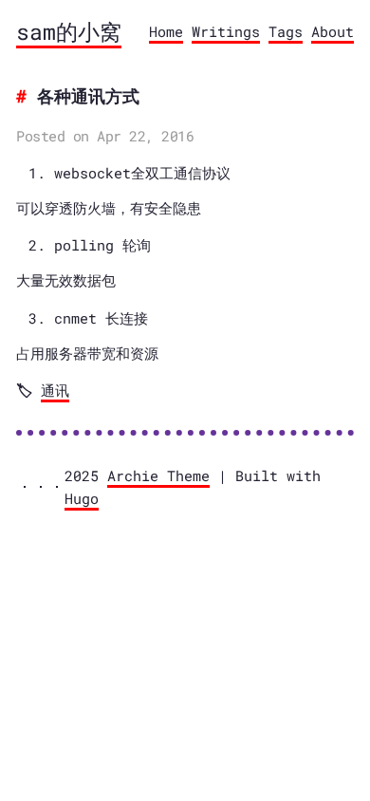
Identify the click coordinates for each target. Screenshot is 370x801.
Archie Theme (158, 475)
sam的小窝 (68, 31)
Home (166, 31)
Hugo (82, 498)
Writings (226, 31)
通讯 (55, 390)
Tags (285, 31)
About (332, 31)
